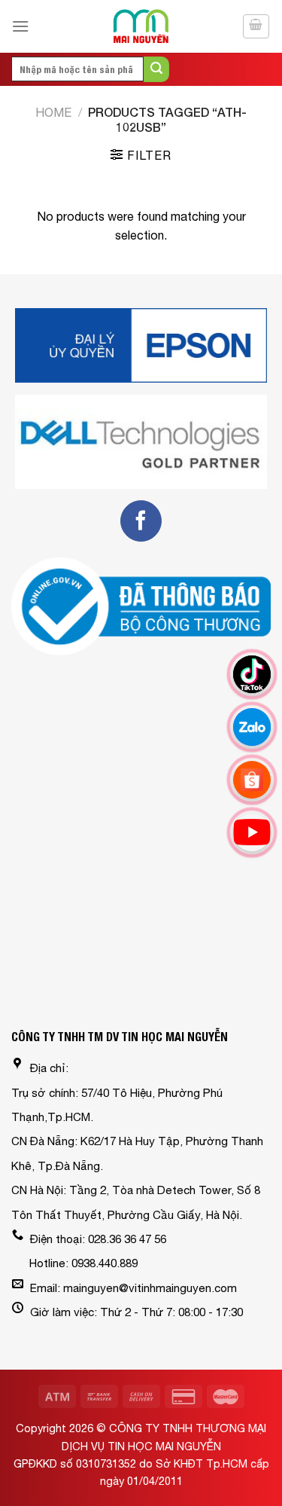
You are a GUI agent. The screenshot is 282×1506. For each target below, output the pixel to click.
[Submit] (156, 69)
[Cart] (256, 26)
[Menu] (20, 26)
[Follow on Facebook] (140, 520)
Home (53, 112)
